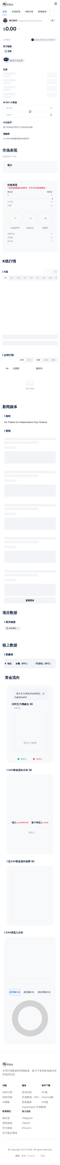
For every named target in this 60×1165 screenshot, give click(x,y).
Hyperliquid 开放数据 (30, 1106)
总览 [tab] (4, 11)
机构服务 (27, 1102)
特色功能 (7, 1097)
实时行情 (7, 1092)
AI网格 (6, 1102)
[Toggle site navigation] (56, 4)
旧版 (42, 1155)
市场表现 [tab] (16, 11)
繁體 (24, 1155)
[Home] (7, 4)
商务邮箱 (7, 1122)
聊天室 (6, 1118)
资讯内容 (27, 1092)
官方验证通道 (9, 1132)
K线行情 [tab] (29, 11)
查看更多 (30, 600)
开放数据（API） (30, 1097)
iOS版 (45, 1102)
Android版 (47, 1097)
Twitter (26, 1122)
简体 (17, 1155)
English (31, 1155)
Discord (26, 1127)
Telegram (27, 1118)
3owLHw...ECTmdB (47, 40)
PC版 (45, 1092)
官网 (9, 51)
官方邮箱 (7, 1127)
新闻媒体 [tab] (42, 11)
